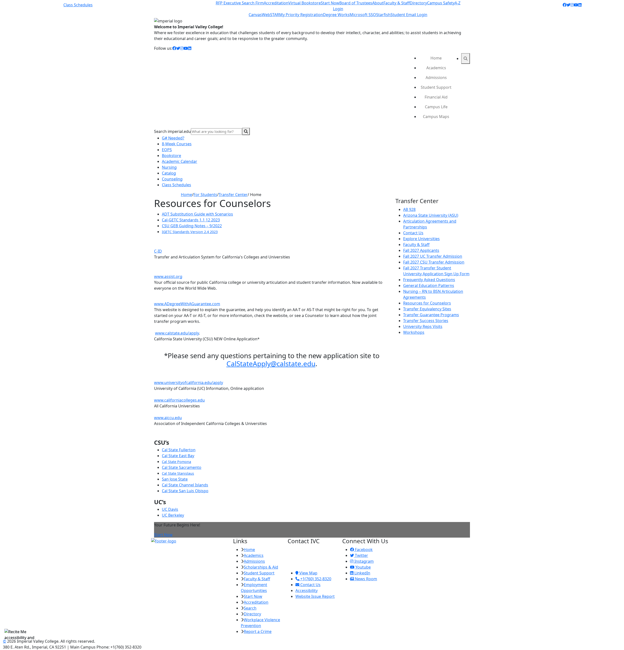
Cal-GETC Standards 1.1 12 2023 (191, 220)
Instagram (363, 561)
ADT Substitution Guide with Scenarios (197, 214)
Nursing (169, 167)
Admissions (436, 77)
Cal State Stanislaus (178, 473)
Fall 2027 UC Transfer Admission (432, 256)
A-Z (457, 3)
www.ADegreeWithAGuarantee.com (187, 303)
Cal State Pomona (176, 461)
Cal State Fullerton (178, 450)
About (377, 3)
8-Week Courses (177, 144)
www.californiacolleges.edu (179, 400)
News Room (365, 578)
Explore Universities (421, 238)
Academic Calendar (179, 161)
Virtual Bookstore (304, 3)
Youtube (362, 567)
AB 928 (409, 209)
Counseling (172, 179)
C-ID (158, 251)
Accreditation (276, 3)
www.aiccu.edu (168, 417)
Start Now (330, 3)
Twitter (361, 555)
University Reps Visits (422, 326)
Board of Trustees (355, 3)
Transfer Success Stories (425, 320)
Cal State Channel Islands (185, 485)
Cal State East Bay (178, 455)
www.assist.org (168, 276)
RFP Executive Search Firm (240, 3)
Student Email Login (408, 14)
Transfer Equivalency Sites (427, 309)
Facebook (363, 549)
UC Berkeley (173, 515)
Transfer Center (233, 194)
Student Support (436, 87)
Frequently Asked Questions (429, 279)
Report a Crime (258, 631)
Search (250, 608)
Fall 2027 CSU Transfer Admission (433, 262)
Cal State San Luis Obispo (185, 490)
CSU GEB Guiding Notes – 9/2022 (192, 225)
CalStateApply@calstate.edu (270, 363)
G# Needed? (173, 138)
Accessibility (306, 590)
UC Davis (170, 509)
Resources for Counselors (427, 303)
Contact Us (413, 233)
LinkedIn (361, 573)
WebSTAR (270, 14)
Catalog (169, 173)
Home (436, 58)
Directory (418, 3)
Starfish (383, 14)
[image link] (189, 541)
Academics (436, 67)
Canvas (255, 14)
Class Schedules (78, 5)
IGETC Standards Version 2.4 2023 (190, 231)
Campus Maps (436, 116)
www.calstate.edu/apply (177, 333)
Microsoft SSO (363, 14)
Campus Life (436, 106)
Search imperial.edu (172, 131)
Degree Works (336, 14)
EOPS (167, 149)
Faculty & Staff (396, 3)
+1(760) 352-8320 (315, 578)
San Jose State (175, 479)
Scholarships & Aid (261, 567)
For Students (205, 194)
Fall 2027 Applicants (421, 250)
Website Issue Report (315, 596)
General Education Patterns (428, 285)
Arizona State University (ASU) (430, 215)
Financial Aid (436, 97)
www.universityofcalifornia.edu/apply (188, 382)
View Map (307, 573)
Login (338, 8)
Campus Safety (441, 3)
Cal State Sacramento (181, 467)
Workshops (413, 332)
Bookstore (171, 155)
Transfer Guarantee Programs (431, 314)
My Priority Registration (301, 14)
